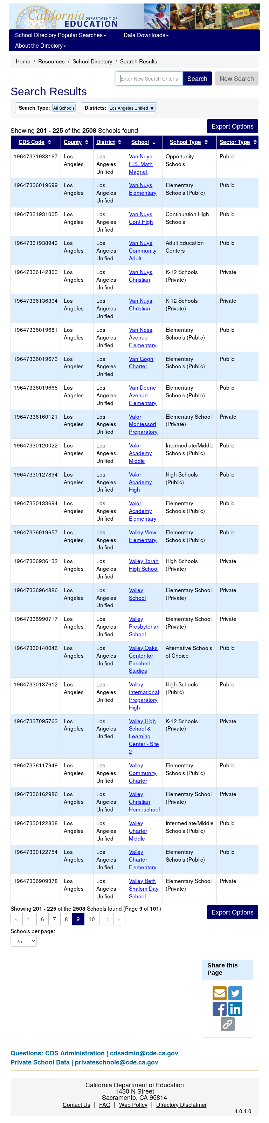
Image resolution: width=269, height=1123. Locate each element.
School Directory (92, 61)
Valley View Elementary (143, 535)
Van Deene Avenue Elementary (143, 394)
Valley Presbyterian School (144, 626)
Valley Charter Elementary (143, 859)
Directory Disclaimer (181, 1105)
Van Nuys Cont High (141, 217)
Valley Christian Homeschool (144, 801)
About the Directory (39, 45)
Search (197, 78)
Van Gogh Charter (141, 362)
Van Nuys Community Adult (143, 250)
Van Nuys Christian (140, 275)
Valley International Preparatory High (144, 695)
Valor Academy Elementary (143, 510)
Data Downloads (144, 35)
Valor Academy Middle (140, 452)
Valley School (137, 593)
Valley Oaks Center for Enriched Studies (143, 659)
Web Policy (133, 1105)
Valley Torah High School (144, 564)
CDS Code (31, 142)
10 (92, 919)
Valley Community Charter (143, 772)
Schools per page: (33, 930)
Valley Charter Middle (138, 830)
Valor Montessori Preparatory (143, 424)
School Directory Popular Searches (59, 35)
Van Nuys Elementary (143, 188)
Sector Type (235, 142)
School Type (185, 142)
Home (23, 61)
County (73, 142)
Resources (51, 61)
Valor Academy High (140, 481)
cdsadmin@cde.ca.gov (144, 1052)
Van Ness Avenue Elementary (143, 337)
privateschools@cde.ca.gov (116, 1062)
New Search (237, 78)
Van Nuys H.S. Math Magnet (141, 163)
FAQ (104, 1105)
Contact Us (76, 1105)
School (140, 142)
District (105, 142)
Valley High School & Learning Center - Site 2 (144, 736)
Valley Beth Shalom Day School (144, 888)
